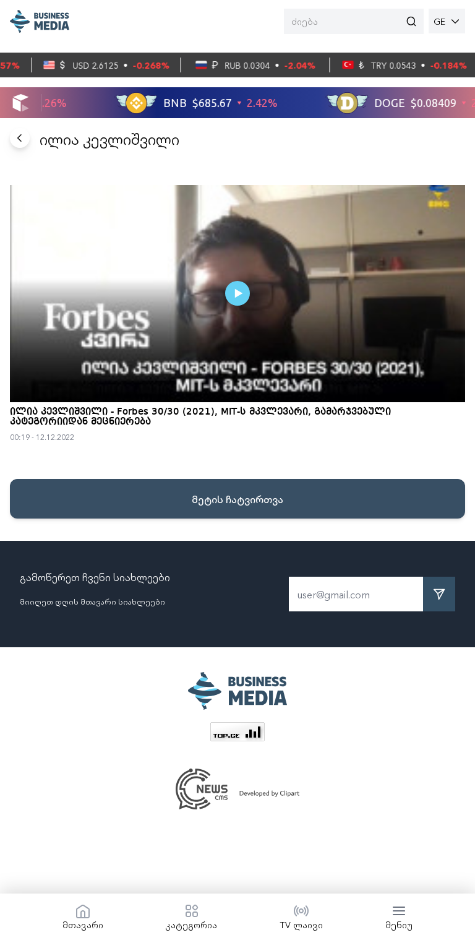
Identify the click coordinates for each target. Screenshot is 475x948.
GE (439, 21)
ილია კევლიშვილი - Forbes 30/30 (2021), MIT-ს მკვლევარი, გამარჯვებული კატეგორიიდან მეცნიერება (200, 417)
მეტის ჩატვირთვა (237, 499)
